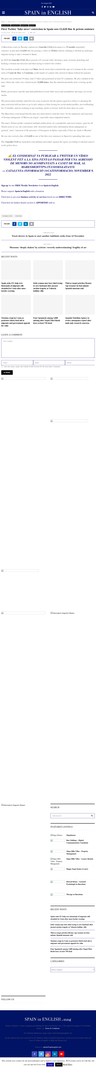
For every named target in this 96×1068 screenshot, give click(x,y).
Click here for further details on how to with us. (28, 202)
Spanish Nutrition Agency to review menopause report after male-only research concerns (78, 320)
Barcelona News (6, 25)
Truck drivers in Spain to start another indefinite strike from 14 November (48, 236)
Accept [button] (50, 1064)
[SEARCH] (92, 815)
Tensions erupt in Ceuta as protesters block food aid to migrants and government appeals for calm (71, 942)
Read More (67, 1064)
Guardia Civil (7, 216)
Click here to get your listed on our (36, 196)
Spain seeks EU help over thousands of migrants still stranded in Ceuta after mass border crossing (70, 917)
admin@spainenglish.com (52, 1047)
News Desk (6, 33)
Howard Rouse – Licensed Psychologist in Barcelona (76, 882)
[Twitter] (41, 1054)
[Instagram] (48, 1054)
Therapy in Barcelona (74, 894)
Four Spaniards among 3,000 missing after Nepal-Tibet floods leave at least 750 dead (46, 320)
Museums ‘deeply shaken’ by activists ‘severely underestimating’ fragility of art (48, 247)
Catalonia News (15, 25)
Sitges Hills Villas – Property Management (77, 852)
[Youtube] (61, 1054)
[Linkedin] (55, 1054)
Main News (32, 25)
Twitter (18, 216)
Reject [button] (59, 1064)
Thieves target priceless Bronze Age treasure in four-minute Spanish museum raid (78, 285)
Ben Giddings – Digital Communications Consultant (77, 841)
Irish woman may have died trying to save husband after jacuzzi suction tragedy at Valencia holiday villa (71, 925)
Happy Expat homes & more (77, 869)
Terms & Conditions (52, 1028)
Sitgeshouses (71, 835)
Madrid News (24, 25)
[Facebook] (34, 1054)
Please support (8, 191)
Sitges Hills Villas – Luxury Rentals (79, 859)
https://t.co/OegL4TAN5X (55, 167)
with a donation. (29, 191)
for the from (30, 185)
